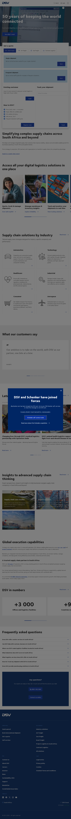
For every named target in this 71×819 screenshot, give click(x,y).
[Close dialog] (61, 390)
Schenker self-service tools (35, 418)
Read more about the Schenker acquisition (34, 423)
